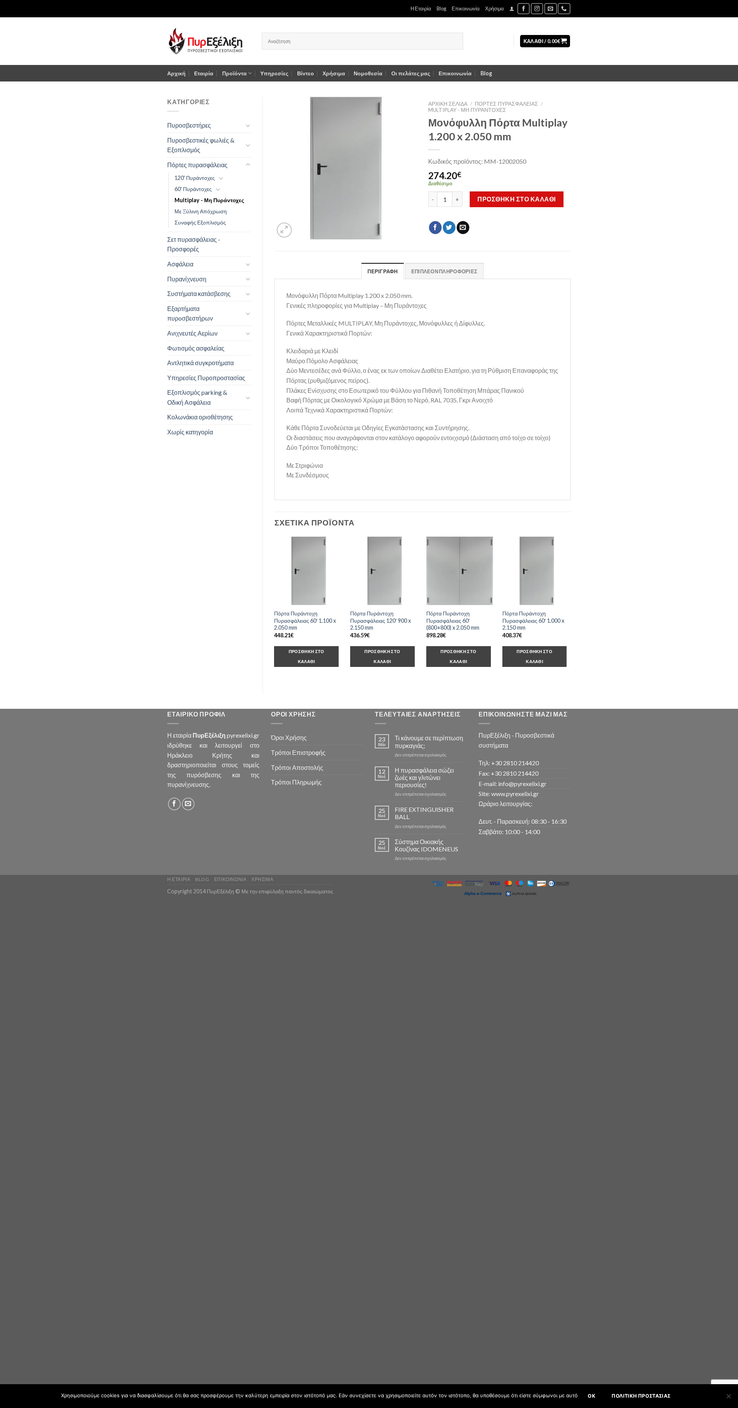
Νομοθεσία (368, 73)
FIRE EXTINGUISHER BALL (424, 813)
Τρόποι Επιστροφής (298, 752)
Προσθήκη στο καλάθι (516, 199)
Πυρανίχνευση (186, 279)
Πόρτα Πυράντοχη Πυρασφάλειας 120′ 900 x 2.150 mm (380, 620)
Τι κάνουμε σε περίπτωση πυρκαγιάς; (429, 741)
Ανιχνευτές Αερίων (192, 333)
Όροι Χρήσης (289, 737)
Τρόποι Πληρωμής (296, 782)
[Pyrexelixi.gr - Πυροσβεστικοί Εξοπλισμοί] (208, 41)
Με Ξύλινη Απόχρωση (201, 211)
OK (591, 1396)
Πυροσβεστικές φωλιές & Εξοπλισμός (200, 145)
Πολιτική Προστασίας (641, 1396)
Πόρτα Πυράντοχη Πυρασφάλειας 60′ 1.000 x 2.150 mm (533, 620)
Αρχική (176, 73)
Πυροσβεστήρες (189, 125)
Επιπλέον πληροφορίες (444, 271)
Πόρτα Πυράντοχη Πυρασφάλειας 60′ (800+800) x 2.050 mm (452, 620)
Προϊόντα (234, 73)
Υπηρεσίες (274, 73)
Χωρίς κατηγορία (190, 432)
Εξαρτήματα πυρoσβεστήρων (190, 313)
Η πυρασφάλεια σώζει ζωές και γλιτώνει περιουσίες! (424, 777)
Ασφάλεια (180, 264)
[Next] (570, 609)
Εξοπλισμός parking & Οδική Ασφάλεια (197, 397)
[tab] (382, 271)
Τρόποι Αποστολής (297, 767)
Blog (441, 8)
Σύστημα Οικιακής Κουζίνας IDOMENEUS (426, 845)
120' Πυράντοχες (195, 178)
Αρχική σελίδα (447, 104)
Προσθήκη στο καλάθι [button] (306, 656)
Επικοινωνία (466, 8)
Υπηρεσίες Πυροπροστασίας (206, 377)
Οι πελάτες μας (410, 73)
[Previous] (275, 609)
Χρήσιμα (494, 8)
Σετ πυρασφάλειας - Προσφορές (193, 244)
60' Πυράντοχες (193, 189)
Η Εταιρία (421, 8)
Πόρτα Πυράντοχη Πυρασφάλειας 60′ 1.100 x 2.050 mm (305, 620)
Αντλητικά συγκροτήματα (200, 362)
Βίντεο (305, 73)
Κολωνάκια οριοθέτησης (200, 417)
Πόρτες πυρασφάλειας (197, 164)
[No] (728, 1398)
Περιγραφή (382, 271)
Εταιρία (203, 73)
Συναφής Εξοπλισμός (200, 222)
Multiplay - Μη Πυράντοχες (209, 200)
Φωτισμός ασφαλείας (195, 348)
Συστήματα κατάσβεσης (199, 293)
